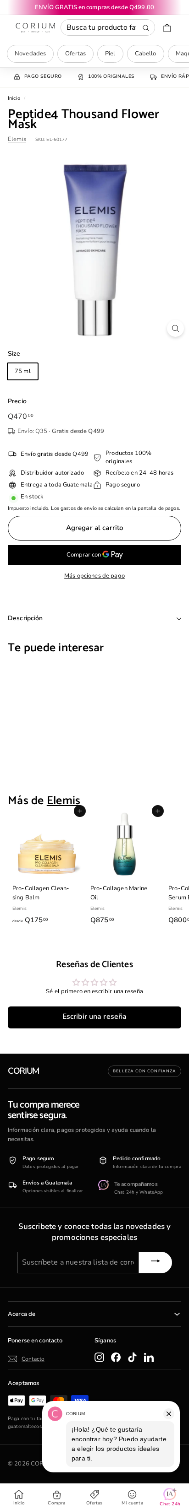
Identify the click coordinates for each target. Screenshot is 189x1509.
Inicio (14, 98)
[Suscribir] (155, 1262)
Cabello (145, 53)
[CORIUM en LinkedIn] (149, 1357)
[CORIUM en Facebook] (116, 1357)
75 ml (23, 371)
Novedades (30, 53)
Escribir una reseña (94, 1016)
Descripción (25, 618)
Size (14, 353)
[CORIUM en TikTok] (132, 1357)
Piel (110, 53)
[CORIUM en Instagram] (99, 1357)
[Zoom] (175, 328)
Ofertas (75, 53)
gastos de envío (79, 508)
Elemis (17, 139)
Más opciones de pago (94, 576)
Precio (17, 401)
